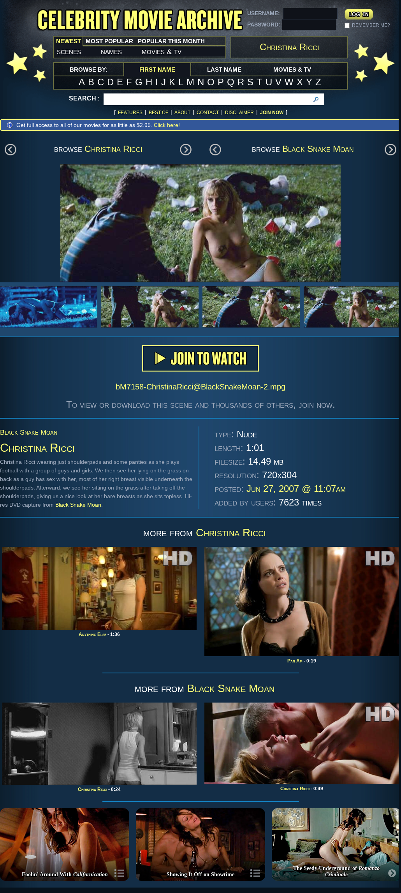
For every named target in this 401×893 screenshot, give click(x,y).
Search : (84, 98)
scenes (69, 51)
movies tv (161, 51)
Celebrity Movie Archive (140, 20)
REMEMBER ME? (371, 25)
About (182, 112)
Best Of (158, 112)
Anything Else (92, 634)
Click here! (167, 125)
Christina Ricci (113, 149)
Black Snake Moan (318, 149)
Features (130, 112)
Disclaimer (239, 112)
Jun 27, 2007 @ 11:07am (296, 488)
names (111, 51)
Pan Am (295, 661)
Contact (208, 112)
